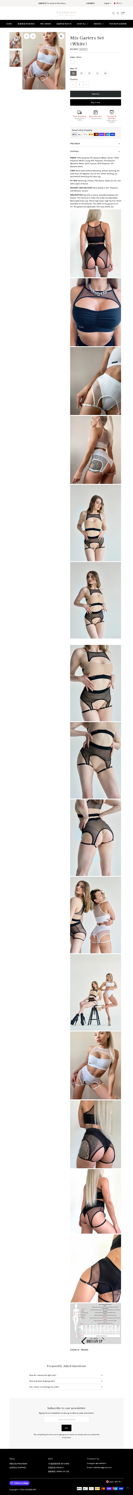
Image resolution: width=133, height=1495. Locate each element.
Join (66, 1428)
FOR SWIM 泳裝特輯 (118, 24)
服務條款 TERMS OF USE (58, 1471)
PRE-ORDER (45, 24)
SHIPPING (74, 151)
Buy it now (95, 102)
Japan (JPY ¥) (114, 1481)
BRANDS (98, 24)
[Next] (92, 3)
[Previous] (41, 3)
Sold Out (95, 94)
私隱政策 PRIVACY (56, 1467)
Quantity (74, 79)
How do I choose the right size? (42, 1375)
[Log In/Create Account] (118, 13)
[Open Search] (113, 13)
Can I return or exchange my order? (44, 1387)
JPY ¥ (118, 3)
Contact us (74, 1349)
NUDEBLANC (30, 1489)
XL (106, 73)
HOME (9, 24)
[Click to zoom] (61, 36)
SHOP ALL (81, 24)
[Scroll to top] (127, 1487)
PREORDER (75, 143)
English (107, 3)
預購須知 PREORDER (18, 1464)
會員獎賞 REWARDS (26, 24)
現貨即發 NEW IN (63, 24)
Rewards (84, 1349)
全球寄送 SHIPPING (17, 1467)
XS (74, 73)
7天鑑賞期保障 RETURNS (58, 1464)
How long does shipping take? (42, 1381)
